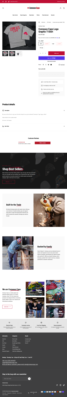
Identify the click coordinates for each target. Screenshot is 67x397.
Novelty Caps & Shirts (16, 343)
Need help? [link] (63, 64)
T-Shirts (13, 345)
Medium (46, 43)
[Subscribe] (29, 378)
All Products (49, 22)
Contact (3, 347)
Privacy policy (4, 393)
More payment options (52, 61)
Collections (43, 22)
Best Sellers (51, 299)
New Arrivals (59, 312)
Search (3, 345)
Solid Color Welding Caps (17, 351)
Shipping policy (9, 393)
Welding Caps (39, 291)
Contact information (5, 394)
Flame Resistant (31, 316)
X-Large (59, 43)
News (3, 349)
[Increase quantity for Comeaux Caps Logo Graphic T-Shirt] (45, 53)
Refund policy (14, 393)
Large (53, 43)
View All (26, 343)
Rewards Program (5, 351)
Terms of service (19, 393)
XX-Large (41, 47)
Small (41, 43)
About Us (4, 339)
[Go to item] (5, 53)
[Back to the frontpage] (39, 22)
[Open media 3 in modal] (19, 36)
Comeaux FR (27, 341)
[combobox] (14, 1)
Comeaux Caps (41, 26)
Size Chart (4, 343)
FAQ (3, 341)
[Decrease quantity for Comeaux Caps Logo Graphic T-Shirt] (40, 53)
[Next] (32, 37)
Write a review (43, 143)
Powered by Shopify (14, 391)
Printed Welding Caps (16, 349)
